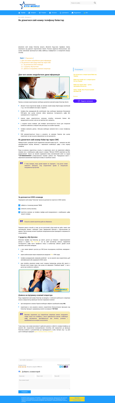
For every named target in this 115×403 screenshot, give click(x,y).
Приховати (29, 58)
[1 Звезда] (19, 366)
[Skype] (60, 367)
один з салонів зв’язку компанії (43, 331)
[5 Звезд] (26, 366)
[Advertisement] (44, 33)
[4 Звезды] (24, 366)
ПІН (52, 254)
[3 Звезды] (22, 366)
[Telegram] (63, 367)
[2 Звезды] (21, 366)
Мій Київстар (35, 241)
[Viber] (67, 367)
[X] (65, 367)
